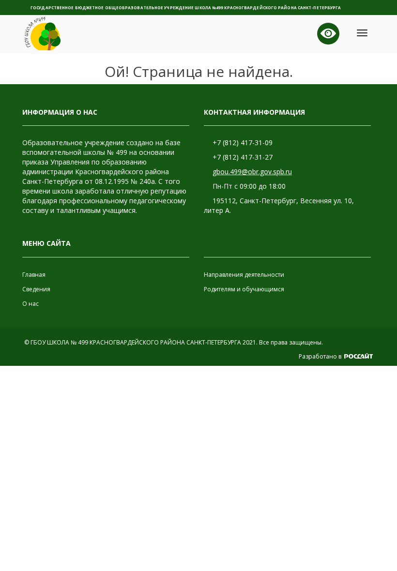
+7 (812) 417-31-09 (243, 142)
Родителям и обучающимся (244, 289)
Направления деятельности (244, 274)
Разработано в (321, 356)
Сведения (36, 289)
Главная (34, 274)
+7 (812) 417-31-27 (243, 157)
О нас (30, 304)
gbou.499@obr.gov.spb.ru (252, 171)
